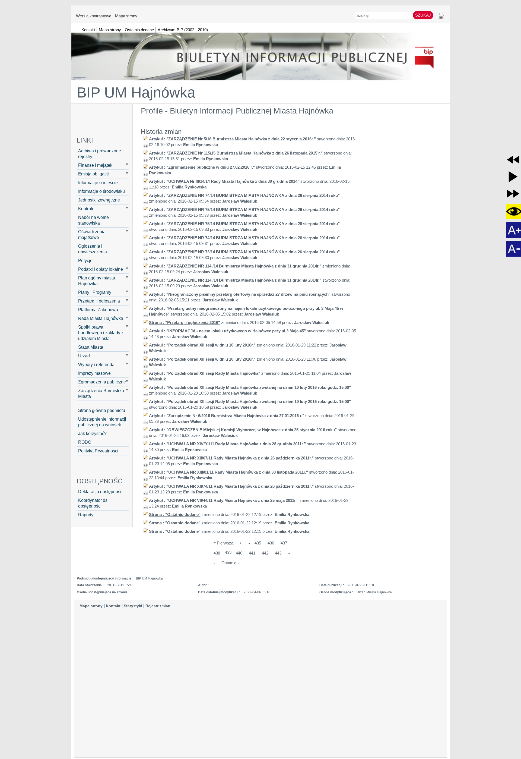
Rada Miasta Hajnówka (100, 318)
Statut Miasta (90, 347)
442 (265, 553)
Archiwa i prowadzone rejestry (99, 153)
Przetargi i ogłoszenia (99, 300)
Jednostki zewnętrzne (99, 199)
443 (278, 553)
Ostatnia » (230, 562)
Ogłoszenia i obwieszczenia (92, 249)
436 (271, 543)
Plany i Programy (94, 292)
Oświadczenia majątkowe (92, 234)
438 (217, 553)
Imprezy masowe (94, 373)
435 (258, 543)
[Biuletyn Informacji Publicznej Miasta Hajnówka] (260, 54)
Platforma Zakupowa (98, 309)
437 (284, 543)
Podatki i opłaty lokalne (100, 269)
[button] (513, 160)
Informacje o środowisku (101, 191)
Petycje (85, 260)
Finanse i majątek (95, 165)
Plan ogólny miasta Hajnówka (96, 280)
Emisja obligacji (93, 173)
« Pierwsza (223, 543)
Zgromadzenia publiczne (102, 381)
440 (239, 553)
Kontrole (86, 208)
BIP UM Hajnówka (136, 92)
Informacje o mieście (98, 182)
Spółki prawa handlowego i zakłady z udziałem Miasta (100, 333)
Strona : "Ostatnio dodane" (175, 514)
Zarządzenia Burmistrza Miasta (101, 393)
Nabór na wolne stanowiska (93, 220)
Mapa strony (126, 15)
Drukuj (441, 16)
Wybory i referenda (96, 364)
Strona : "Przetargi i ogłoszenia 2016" (184, 322)
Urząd (84, 355)
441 (252, 553)
